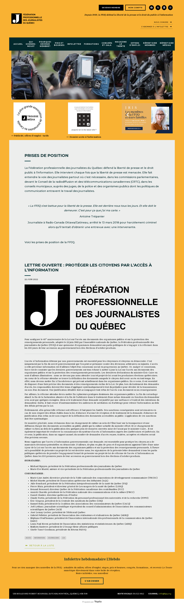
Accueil (18, 44)
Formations (91, 44)
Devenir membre (111, 8)
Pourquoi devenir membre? (45, 44)
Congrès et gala (107, 44)
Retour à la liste (41, 545)
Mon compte (135, 8)
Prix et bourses (59, 44)
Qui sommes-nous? (31, 44)
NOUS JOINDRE (161, 22)
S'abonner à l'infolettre (154, 27)
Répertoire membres (150, 44)
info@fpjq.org (165, 594)
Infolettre (74, 44)
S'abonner (92, 581)
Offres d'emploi (135, 44)
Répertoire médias (167, 44)
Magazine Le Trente (121, 44)
